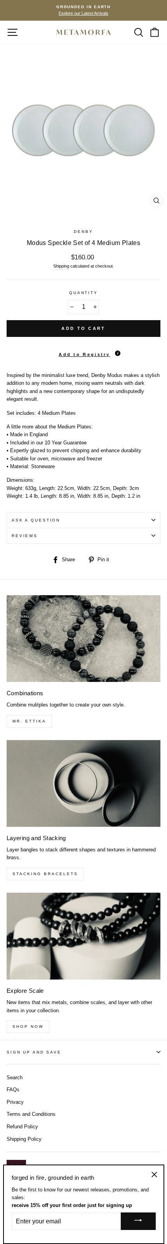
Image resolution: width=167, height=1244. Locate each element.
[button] (83, 351)
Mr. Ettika (29, 721)
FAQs (13, 1089)
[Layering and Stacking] (83, 783)
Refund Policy (22, 1126)
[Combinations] (83, 638)
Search (15, 1077)
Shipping (61, 266)
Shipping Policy (24, 1139)
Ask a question (36, 520)
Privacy (15, 1102)
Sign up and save (34, 1052)
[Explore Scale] (83, 936)
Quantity (83, 293)
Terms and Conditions (31, 1114)
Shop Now (27, 1026)
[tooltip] (117, 353)
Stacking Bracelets (45, 874)
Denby (83, 231)
